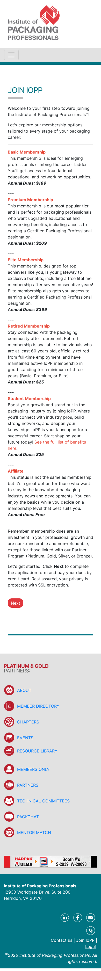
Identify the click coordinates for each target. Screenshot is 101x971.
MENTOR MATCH (34, 832)
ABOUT (24, 690)
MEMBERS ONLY (33, 769)
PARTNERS (27, 785)
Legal (90, 946)
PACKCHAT (28, 816)
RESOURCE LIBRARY (37, 750)
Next (15, 603)
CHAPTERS (28, 721)
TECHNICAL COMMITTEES (43, 800)
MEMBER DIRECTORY (38, 706)
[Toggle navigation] (11, 55)
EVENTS (25, 737)
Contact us (61, 940)
